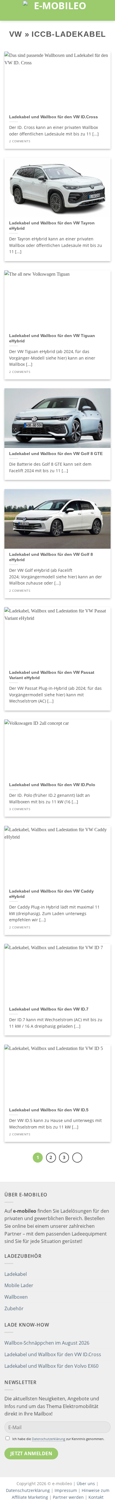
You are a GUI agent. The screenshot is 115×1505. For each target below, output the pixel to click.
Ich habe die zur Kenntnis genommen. (58, 1439)
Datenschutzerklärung (48, 1439)
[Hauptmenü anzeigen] (8, 10)
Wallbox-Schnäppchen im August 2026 (46, 1343)
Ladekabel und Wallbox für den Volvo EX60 (51, 1366)
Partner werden (68, 1497)
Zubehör (14, 1308)
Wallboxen (16, 1297)
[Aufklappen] (108, 1274)
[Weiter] (77, 1158)
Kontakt (96, 1497)
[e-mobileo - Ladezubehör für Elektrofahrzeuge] (57, 10)
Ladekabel (15, 1274)
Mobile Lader (18, 1285)
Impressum (66, 1490)
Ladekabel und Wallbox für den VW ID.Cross (52, 1354)
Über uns (86, 1483)
